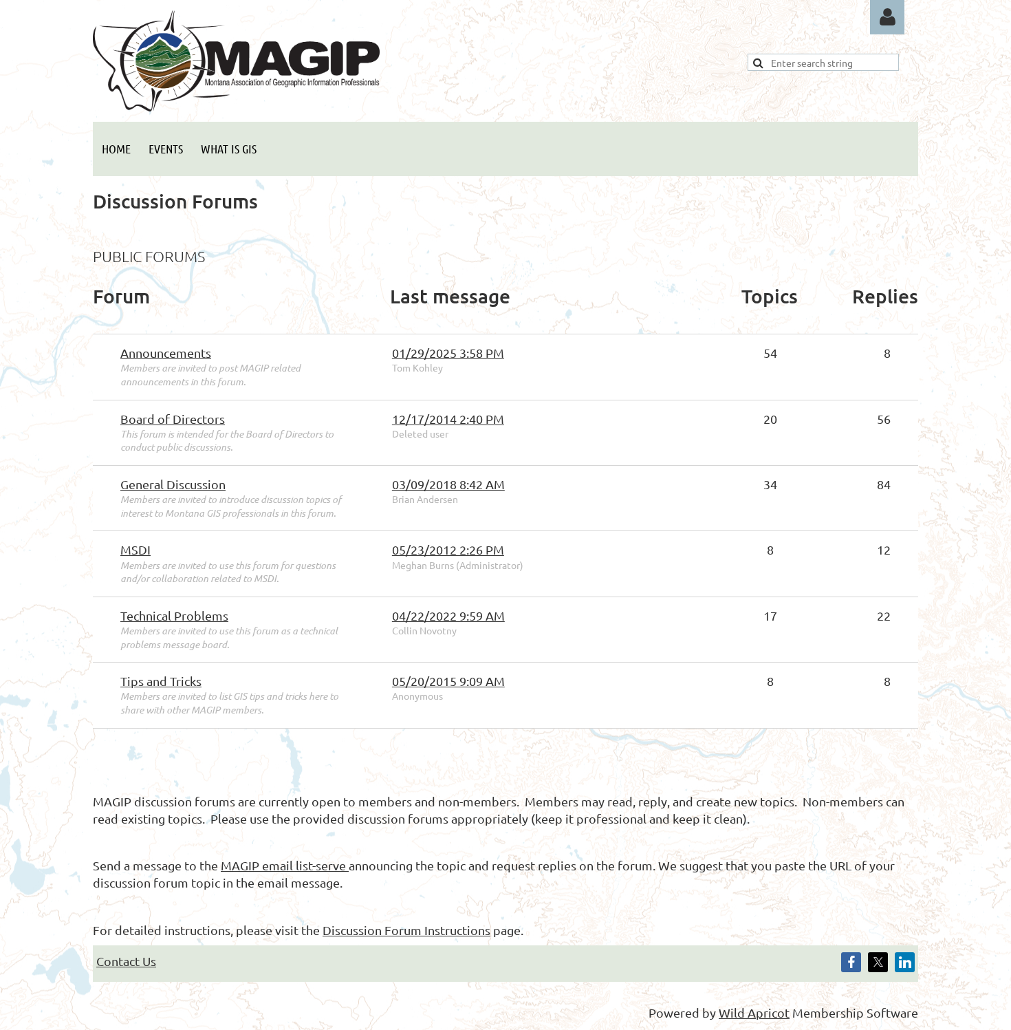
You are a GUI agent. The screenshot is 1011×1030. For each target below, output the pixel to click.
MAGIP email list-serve (285, 865)
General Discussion (173, 484)
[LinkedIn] (905, 962)
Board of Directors (172, 418)
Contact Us (126, 961)
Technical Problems (174, 615)
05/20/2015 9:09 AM (448, 681)
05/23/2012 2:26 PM (448, 549)
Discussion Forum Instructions (406, 930)
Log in (887, 17)
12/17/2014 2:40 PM (448, 418)
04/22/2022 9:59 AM (448, 615)
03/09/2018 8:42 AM (448, 484)
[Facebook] (851, 962)
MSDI (135, 549)
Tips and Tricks (161, 681)
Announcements (165, 352)
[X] (878, 962)
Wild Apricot (754, 1012)
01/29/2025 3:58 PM (448, 352)
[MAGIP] (236, 106)
